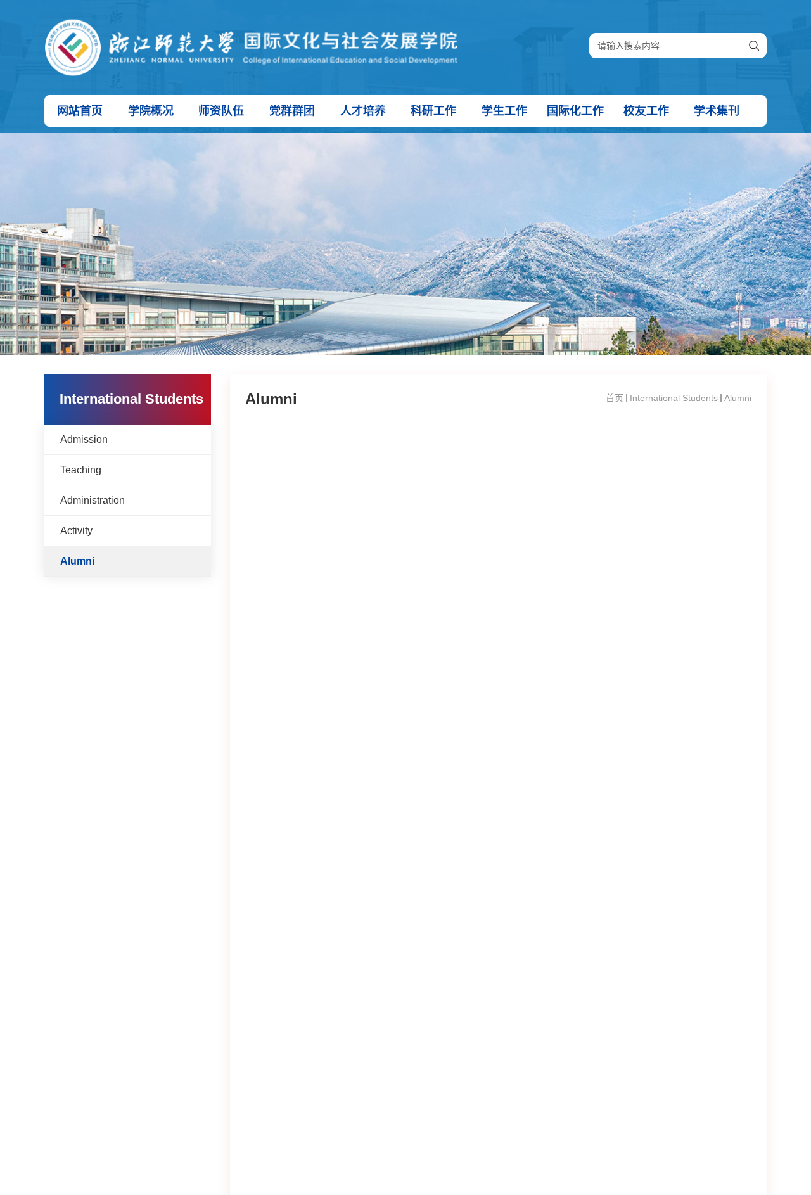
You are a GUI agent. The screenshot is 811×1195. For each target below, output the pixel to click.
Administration (92, 500)
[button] (79, 111)
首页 (614, 398)
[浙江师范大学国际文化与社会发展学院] (250, 26)
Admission (84, 439)
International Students (674, 398)
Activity (76, 530)
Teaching (80, 469)
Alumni (77, 561)
